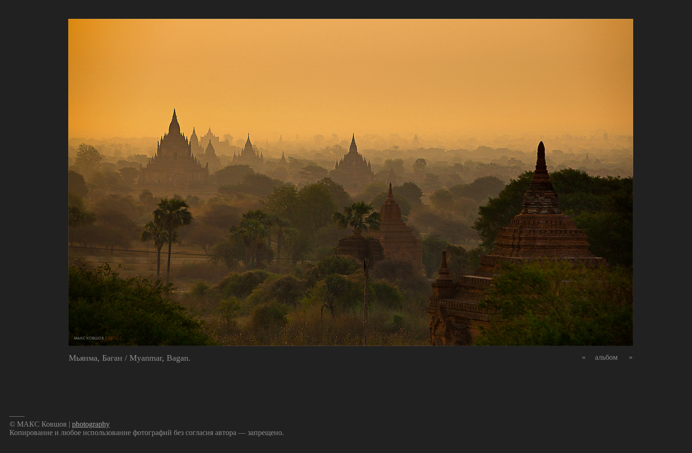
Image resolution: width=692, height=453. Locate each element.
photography (91, 424)
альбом (606, 357)
